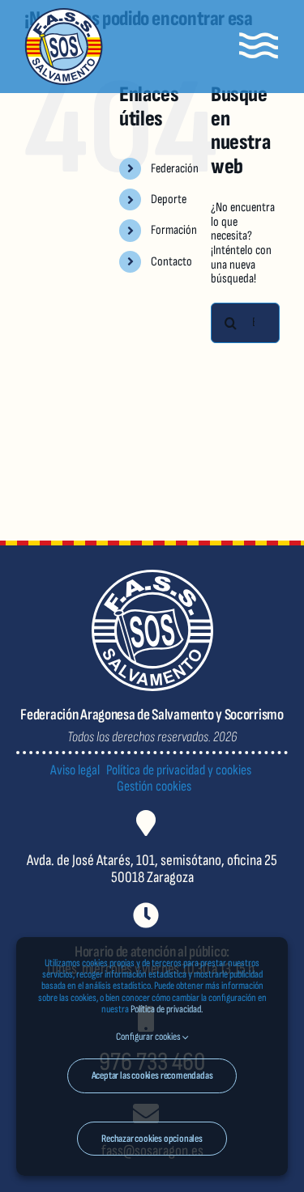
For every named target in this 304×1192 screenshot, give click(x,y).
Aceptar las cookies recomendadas (152, 1075)
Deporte (168, 199)
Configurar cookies (149, 1036)
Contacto (171, 261)
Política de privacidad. (167, 1009)
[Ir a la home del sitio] (63, 46)
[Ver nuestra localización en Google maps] (152, 861)
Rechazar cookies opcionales (152, 1138)
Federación (175, 168)
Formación (174, 230)
